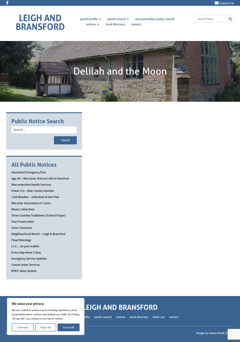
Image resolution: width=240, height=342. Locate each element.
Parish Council (116, 19)
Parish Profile (89, 19)
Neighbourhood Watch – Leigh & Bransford (38, 234)
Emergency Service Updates (29, 258)
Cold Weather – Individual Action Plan (35, 197)
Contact (136, 24)
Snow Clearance (21, 228)
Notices (91, 24)
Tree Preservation (22, 221)
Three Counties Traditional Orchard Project (38, 215)
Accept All (68, 327)
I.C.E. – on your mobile (25, 246)
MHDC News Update (23, 271)
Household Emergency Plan (28, 172)
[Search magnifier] (230, 19)
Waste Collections (22, 209)
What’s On (159, 317)
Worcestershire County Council (155, 19)
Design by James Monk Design (215, 333)
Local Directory (115, 24)
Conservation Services (25, 264)
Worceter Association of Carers (31, 203)
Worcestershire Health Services (31, 184)
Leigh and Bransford (40, 22)
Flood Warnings (21, 240)
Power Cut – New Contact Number (32, 191)
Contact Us (226, 3)
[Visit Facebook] (7, 3)
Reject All (45, 327)
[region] (45, 316)
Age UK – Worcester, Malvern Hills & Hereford (40, 178)
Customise (22, 327)
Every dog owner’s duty (26, 252)
